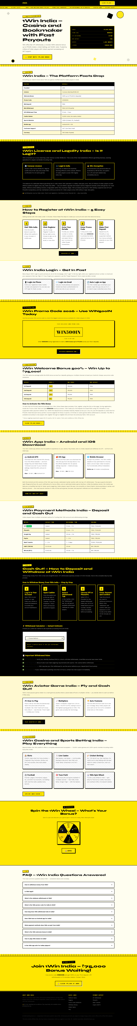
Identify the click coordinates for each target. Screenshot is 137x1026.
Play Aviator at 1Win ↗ (34, 722)
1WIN (25, 3)
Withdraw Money (73, 1004)
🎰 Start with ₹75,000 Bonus (37, 57)
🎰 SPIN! (68, 851)
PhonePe (95, 1000)
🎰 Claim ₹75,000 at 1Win (68, 983)
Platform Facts (72, 997)
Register (70, 1000)
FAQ (69, 1009)
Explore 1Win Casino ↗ (33, 794)
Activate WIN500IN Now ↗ (68, 351)
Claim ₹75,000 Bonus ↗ (33, 423)
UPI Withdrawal (97, 997)
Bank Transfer (96, 1002)
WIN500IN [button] (68, 332)
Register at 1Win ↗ (68, 253)
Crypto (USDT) (97, 1004)
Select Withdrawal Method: (34, 635)
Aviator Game (72, 1007)
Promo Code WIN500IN (74, 1002)
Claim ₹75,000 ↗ (107, 3)
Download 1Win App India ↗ (35, 494)
